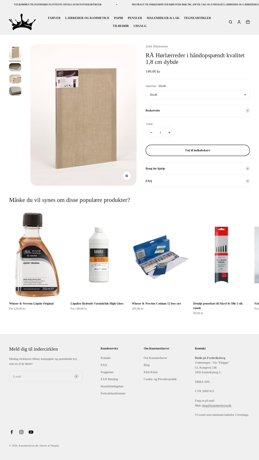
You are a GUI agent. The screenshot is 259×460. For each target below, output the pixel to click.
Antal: (149, 124)
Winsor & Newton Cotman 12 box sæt (156, 303)
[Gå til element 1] (15, 52)
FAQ (104, 365)
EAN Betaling (109, 379)
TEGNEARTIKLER (197, 18)
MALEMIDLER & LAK (163, 18)
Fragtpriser (107, 372)
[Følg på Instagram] (21, 432)
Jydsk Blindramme (157, 46)
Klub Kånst (151, 372)
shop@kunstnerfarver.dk (216, 405)
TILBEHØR (121, 25)
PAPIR (118, 18)
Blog (147, 365)
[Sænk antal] (151, 132)
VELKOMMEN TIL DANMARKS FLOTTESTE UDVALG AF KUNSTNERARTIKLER (51, 4)
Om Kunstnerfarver (155, 358)
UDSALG (139, 25)
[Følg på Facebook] (11, 432)
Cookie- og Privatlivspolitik (160, 379)
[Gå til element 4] (15, 91)
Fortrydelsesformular (113, 393)
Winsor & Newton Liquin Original (31, 303)
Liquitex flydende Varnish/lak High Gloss (97, 303)
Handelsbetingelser (112, 386)
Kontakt (105, 358)
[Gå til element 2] (15, 67)
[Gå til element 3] (15, 79)
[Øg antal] (169, 132)
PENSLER (135, 18)
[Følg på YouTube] (31, 432)
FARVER (54, 18)
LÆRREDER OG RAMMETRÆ (87, 18)
